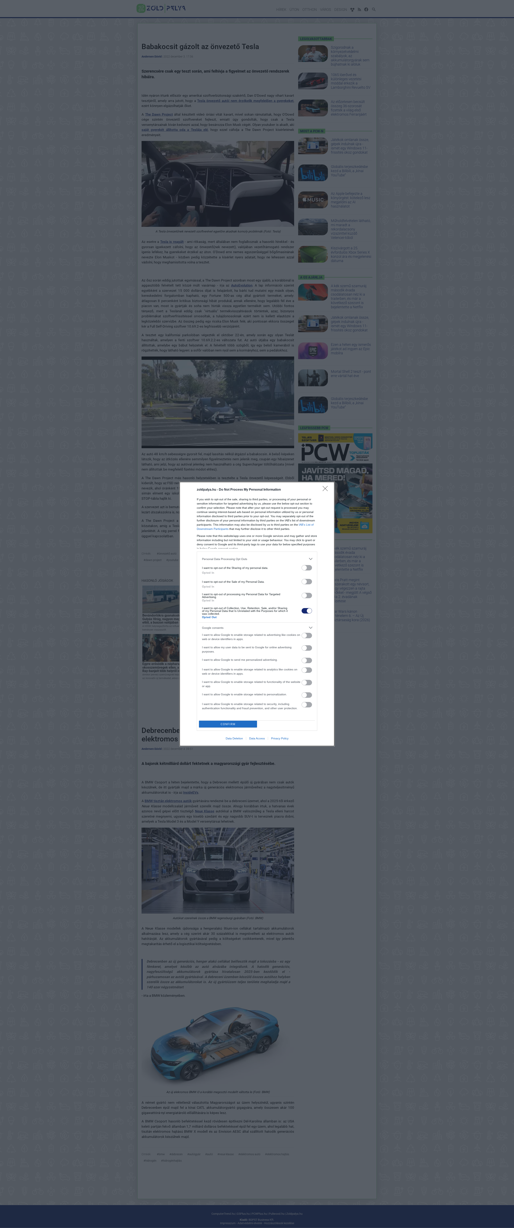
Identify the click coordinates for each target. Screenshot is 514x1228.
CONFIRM (228, 724)
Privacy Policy (280, 738)
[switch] (307, 567)
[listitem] (257, 559)
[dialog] (257, 614)
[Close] (326, 490)
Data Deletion (234, 738)
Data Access (257, 738)
